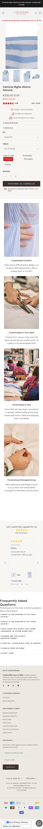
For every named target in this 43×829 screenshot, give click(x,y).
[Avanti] (38, 563)
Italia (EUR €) (13, 778)
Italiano (30, 778)
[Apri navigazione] (3, 13)
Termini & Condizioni (10, 726)
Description (11, 123)
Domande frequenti (10, 716)
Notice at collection (11, 826)
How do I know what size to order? (21, 643)
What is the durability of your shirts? (18, 616)
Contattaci (7, 723)
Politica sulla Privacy (11, 729)
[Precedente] (5, 563)
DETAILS (9, 128)
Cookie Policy (7, 732)
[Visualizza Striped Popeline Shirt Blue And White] (29, 575)
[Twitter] (8, 685)
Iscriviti (10, 767)
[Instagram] (13, 685)
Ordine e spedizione (10, 713)
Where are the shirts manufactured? (13, 637)
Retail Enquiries (9, 701)
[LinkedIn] (18, 685)
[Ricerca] (36, 13)
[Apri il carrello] (40, 13)
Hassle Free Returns (13, 648)
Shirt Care (8, 653)
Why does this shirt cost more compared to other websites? (18, 630)
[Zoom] (38, 28)
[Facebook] (3, 685)
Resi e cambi (7, 719)
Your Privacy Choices (18, 822)
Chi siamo (6, 697)
